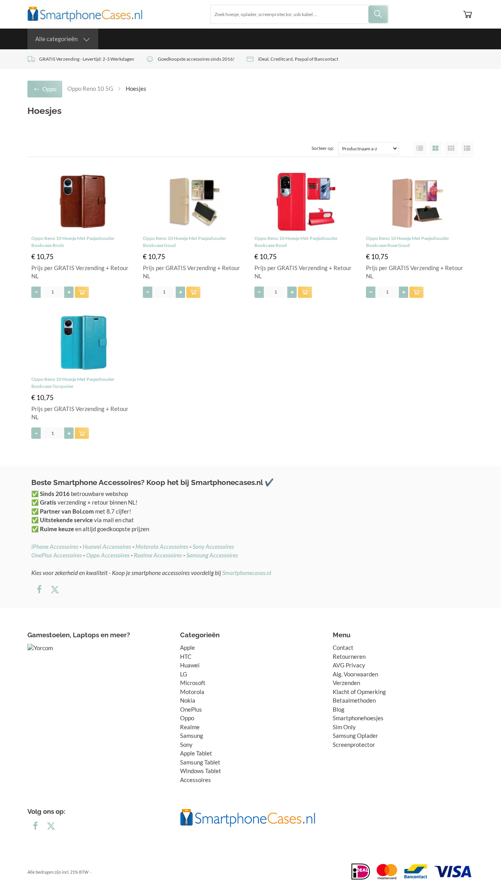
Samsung (191, 735)
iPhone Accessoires (54, 546)
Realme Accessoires (158, 555)
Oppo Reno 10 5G (90, 88)
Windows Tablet (200, 770)
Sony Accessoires (213, 546)
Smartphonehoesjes (358, 717)
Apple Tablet (196, 753)
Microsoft (192, 682)
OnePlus (191, 709)
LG (183, 674)
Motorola (192, 691)
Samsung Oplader (355, 735)
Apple (187, 647)
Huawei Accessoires (107, 546)
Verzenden (346, 682)
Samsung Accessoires (212, 555)
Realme (190, 726)
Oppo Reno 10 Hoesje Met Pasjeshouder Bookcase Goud (184, 241)
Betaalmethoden (354, 700)
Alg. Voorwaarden (355, 674)
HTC (185, 656)
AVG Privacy (349, 665)
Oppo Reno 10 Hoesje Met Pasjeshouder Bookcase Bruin (73, 241)
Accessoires (195, 779)
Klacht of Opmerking (359, 691)
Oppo (187, 717)
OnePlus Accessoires (56, 555)
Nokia (187, 700)
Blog (338, 709)
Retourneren (349, 656)
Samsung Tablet (200, 762)
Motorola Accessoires (161, 546)
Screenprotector (354, 744)
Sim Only (344, 726)
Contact (343, 647)
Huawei (190, 665)
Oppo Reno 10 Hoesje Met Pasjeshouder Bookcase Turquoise (73, 382)
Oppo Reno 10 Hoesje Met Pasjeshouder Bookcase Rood (296, 241)
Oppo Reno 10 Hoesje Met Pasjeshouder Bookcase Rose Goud (407, 241)
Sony (186, 744)
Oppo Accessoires (108, 555)
